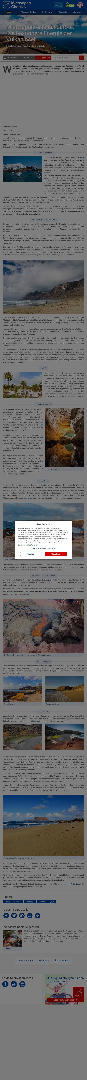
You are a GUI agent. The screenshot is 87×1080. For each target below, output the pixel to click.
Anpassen (31, 554)
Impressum (51, 548)
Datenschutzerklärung (39, 548)
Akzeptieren (56, 554)
